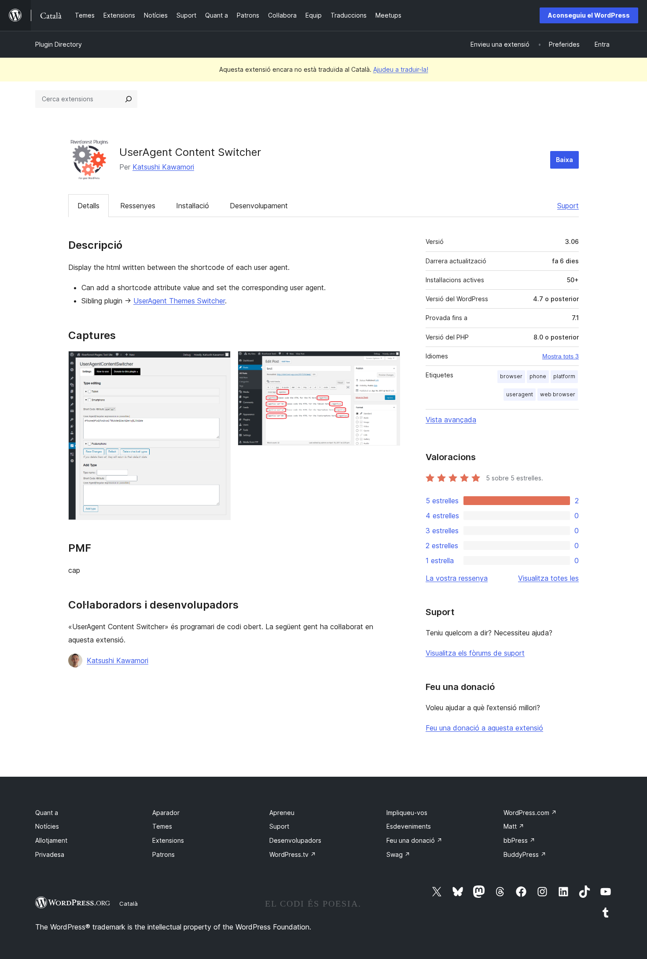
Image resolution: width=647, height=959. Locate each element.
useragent (519, 394)
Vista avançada (451, 419)
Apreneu (281, 812)
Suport (568, 205)
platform (564, 376)
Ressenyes (137, 205)
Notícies (47, 826)
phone (537, 376)
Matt (514, 826)
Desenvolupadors (295, 840)
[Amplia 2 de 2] (388, 362)
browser (511, 376)
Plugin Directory (58, 44)
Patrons (163, 854)
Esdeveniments (408, 826)
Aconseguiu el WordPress (589, 15)
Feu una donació (414, 840)
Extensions (168, 840)
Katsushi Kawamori (163, 166)
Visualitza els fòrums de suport (475, 653)
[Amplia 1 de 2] (218, 362)
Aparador (166, 812)
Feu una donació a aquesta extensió (484, 727)
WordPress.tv (292, 854)
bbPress (519, 840)
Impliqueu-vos (406, 812)
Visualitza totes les (548, 578)
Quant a (46, 812)
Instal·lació (192, 205)
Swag (398, 854)
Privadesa (49, 854)
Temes (162, 826)
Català (128, 903)
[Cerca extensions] (128, 99)
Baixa (564, 159)
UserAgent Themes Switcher (179, 300)
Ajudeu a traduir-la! (400, 69)
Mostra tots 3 (560, 356)
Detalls (88, 205)
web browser (557, 394)
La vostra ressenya (457, 578)
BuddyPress (525, 854)
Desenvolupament (259, 205)
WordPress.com (530, 812)
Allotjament (51, 840)
